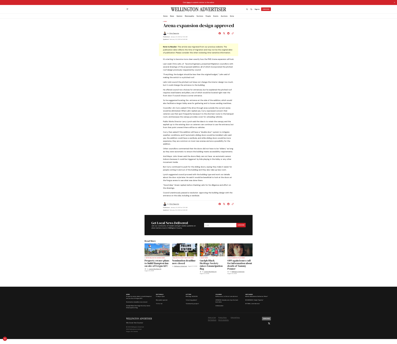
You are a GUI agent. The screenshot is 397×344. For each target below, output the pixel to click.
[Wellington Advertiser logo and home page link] (198, 9)
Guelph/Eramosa (232, 257)
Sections (200, 16)
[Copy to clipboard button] (232, 33)
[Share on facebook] (220, 33)
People (208, 16)
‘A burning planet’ (191, 300)
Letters (188, 294)
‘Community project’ (192, 303)
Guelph (203, 257)
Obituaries (249, 294)
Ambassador (219, 306)
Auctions (224, 16)
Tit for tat (159, 303)
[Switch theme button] (251, 9)
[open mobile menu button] (127, 9)
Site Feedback (212, 320)
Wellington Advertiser (180, 266)
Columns (218, 294)
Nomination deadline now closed (136, 302)
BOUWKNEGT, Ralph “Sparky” (254, 300)
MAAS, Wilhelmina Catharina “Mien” (256, 296)
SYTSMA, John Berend (252, 303)
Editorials (159, 294)
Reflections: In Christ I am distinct (226, 296)
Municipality (189, 16)
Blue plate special (161, 300)
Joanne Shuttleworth (155, 269)
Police (240, 257)
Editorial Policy (235, 317)
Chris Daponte (174, 33)
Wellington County (178, 257)
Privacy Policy (222, 317)
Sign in (257, 9)
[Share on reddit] (228, 33)
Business (159, 257)
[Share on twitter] (224, 33)
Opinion (179, 16)
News (172, 16)
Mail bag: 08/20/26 (192, 296)
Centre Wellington (150, 257)
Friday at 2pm (160, 296)
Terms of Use (212, 317)
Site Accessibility (223, 320)
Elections (187, 257)
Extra (232, 16)
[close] (394, 2)
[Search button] (247, 9)
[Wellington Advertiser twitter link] (269, 323)
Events (215, 16)
